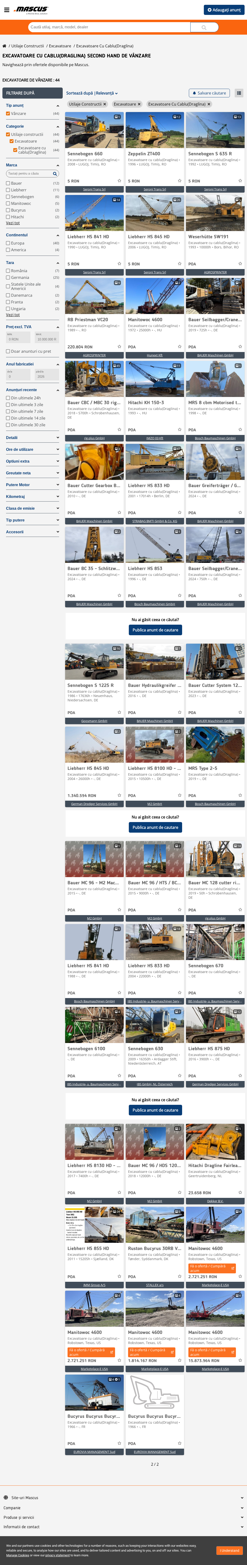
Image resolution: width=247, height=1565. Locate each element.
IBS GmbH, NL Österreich (155, 1084)
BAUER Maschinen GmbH (215, 355)
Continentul (16, 235)
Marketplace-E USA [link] (215, 1285)
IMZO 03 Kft (154, 438)
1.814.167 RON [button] (142, 1361)
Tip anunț (14, 105)
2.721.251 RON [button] (202, 1277)
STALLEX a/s (155, 1285)
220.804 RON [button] (80, 347)
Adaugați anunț (227, 10)
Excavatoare (60, 46)
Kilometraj (15, 497)
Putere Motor (18, 485)
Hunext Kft (155, 355)
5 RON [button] (73, 181)
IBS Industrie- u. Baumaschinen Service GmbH (160, 1001)
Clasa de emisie (20, 508)
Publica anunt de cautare (155, 630)
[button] (32, 93)
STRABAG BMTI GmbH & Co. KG (154, 521)
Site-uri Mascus (25, 1498)
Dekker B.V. (215, 1201)
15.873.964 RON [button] (204, 1361)
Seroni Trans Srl (94, 189)
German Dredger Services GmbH (94, 804)
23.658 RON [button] (199, 1193)
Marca (11, 165)
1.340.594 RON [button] (82, 796)
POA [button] (192, 264)
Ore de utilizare (19, 449)
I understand (229, 1550)
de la (9, 371)
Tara (10, 263)
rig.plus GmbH (94, 438)
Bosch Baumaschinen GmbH (215, 438)
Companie (12, 1508)
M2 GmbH (154, 804)
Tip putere (15, 520)
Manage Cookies (17, 1555)
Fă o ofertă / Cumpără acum (208, 1268)
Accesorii (14, 532)
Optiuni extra (17, 461)
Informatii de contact (22, 1527)
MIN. (10, 334)
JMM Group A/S (94, 1285)
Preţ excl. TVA (19, 327)
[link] (94, 130)
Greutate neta (18, 473)
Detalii (11, 438)
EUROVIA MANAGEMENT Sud (94, 1452)
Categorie (15, 126)
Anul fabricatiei (20, 364)
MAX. (39, 334)
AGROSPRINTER (215, 272)
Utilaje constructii (27, 46)
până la (40, 371)
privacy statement (57, 1555)
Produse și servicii (19, 1517)
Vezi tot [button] (13, 223)
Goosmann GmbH (94, 721)
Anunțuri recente (21, 390)
